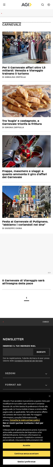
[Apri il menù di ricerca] (42, 4)
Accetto (26, 445)
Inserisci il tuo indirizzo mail (19, 346)
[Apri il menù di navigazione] (4, 4)
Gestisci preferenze (26, 461)
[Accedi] (48, 4)
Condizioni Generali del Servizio (28, 361)
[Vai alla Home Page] (26, 4)
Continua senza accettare (26, 453)
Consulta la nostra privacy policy (25, 420)
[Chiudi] (49, 396)
